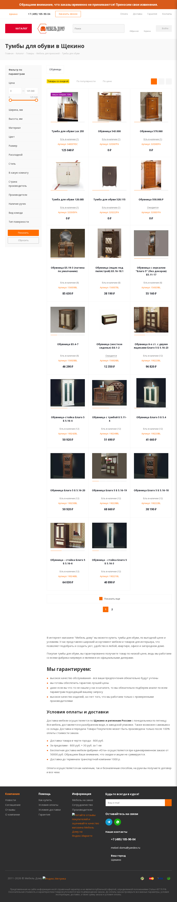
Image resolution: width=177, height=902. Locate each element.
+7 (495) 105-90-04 (39, 14)
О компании (12, 814)
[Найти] (119, 28)
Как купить (45, 800)
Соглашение (13, 804)
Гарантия (44, 814)
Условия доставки (50, 809)
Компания (12, 794)
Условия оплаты (48, 804)
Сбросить (23, 240)
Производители (82, 809)
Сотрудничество (82, 804)
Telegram (108, 822)
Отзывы (10, 809)
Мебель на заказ (82, 800)
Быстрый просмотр (68, 126)
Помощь (45, 794)
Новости (10, 800)
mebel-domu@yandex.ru (125, 847)
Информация (81, 794)
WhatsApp (117, 822)
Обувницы (55, 69)
